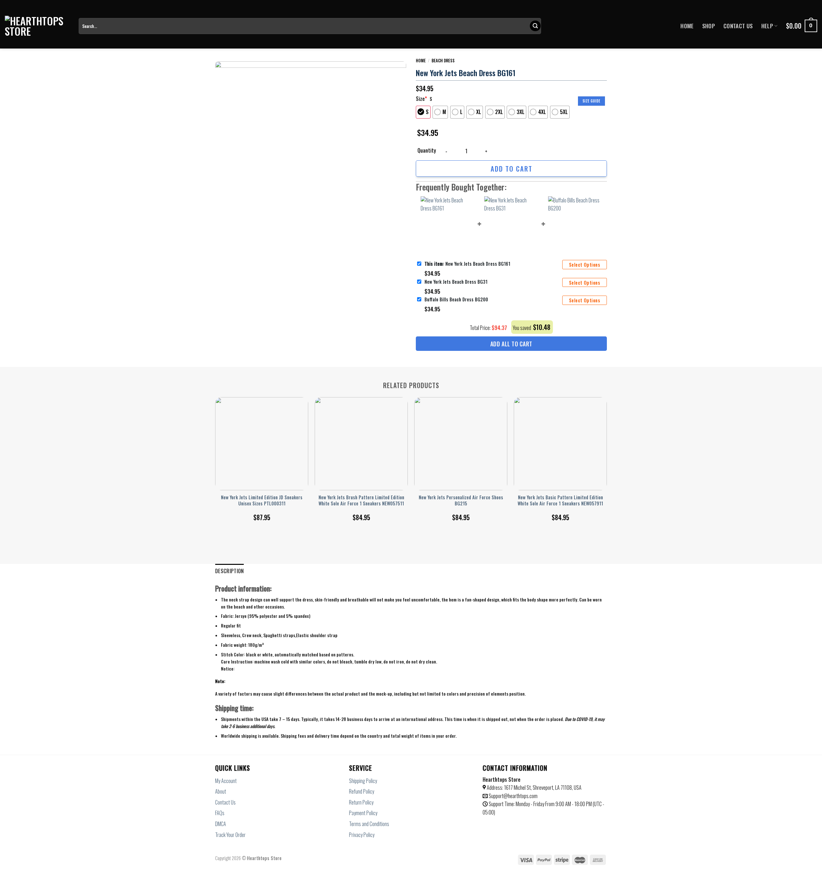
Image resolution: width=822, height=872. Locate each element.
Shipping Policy (363, 781)
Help (767, 26)
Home (687, 26)
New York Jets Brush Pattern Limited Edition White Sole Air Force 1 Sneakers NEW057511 (361, 500)
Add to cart (511, 169)
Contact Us (738, 26)
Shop (708, 26)
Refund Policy (361, 791)
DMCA (220, 824)
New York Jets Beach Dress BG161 (467, 263)
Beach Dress (443, 60)
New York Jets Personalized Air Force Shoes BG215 (461, 500)
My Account (226, 781)
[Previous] (215, 452)
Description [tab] (229, 571)
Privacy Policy (361, 835)
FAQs (219, 813)
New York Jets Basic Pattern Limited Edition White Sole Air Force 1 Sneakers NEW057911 (560, 500)
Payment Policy (363, 813)
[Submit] (535, 26)
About (220, 791)
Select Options (584, 264)
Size (421, 98)
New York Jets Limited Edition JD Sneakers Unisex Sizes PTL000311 (261, 500)
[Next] (606, 452)
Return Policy (361, 802)
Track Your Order (230, 835)
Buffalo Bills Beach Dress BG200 (456, 299)
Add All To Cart (511, 344)
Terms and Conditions (369, 824)
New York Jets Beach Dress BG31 (455, 281)
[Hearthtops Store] (37, 26)
